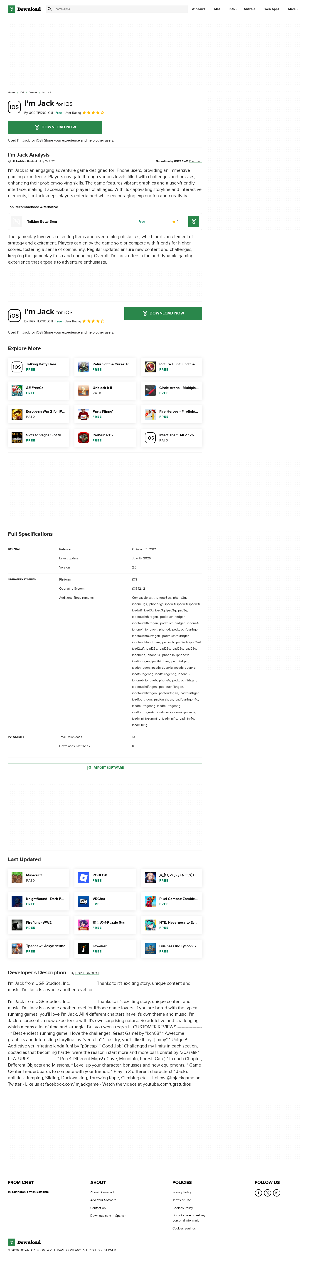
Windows (198, 9)
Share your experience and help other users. (79, 140)
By (38, 113)
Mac (217, 9)
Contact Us (98, 1208)
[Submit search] (49, 9)
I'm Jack (48, 103)
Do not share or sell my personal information (188, 1218)
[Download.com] (24, 9)
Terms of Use (181, 1200)
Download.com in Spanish (108, 1216)
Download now (59, 127)
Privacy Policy (182, 1192)
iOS (232, 9)
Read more (195, 161)
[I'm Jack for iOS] (14, 107)
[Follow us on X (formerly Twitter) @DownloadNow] (267, 1193)
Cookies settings (184, 1228)
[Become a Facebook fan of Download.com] (258, 1193)
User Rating (72, 113)
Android (249, 9)
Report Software (109, 768)
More (292, 9)
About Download (102, 1192)
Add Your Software (103, 1200)
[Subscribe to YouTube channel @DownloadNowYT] (276, 1193)
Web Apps (271, 9)
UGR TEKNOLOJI (87, 973)
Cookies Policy (182, 1208)
